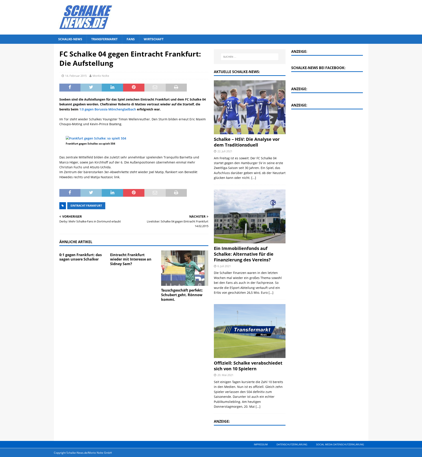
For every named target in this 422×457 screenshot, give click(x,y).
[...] (253, 178)
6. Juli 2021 (224, 266)
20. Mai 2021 (225, 375)
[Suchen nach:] (250, 57)
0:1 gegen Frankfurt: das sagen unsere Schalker (80, 257)
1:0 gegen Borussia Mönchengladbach (107, 109)
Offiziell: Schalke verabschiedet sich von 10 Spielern (248, 366)
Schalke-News (70, 39)
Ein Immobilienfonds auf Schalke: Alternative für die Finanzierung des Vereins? (243, 254)
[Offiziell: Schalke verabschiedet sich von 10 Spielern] (250, 331)
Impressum (261, 444)
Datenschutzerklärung (291, 444)
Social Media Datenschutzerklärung (340, 444)
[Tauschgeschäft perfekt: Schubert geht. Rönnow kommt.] (184, 268)
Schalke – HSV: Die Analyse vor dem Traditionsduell (247, 142)
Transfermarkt (104, 39)
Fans (131, 39)
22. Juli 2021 (224, 151)
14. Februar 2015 (76, 76)
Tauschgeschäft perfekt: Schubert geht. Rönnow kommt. (182, 295)
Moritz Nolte (101, 76)
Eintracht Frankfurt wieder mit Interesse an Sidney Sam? (130, 259)
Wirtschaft (154, 39)
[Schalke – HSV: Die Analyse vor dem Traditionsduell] (250, 107)
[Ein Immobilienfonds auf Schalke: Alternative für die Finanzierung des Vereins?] (250, 216)
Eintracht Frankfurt (86, 205)
